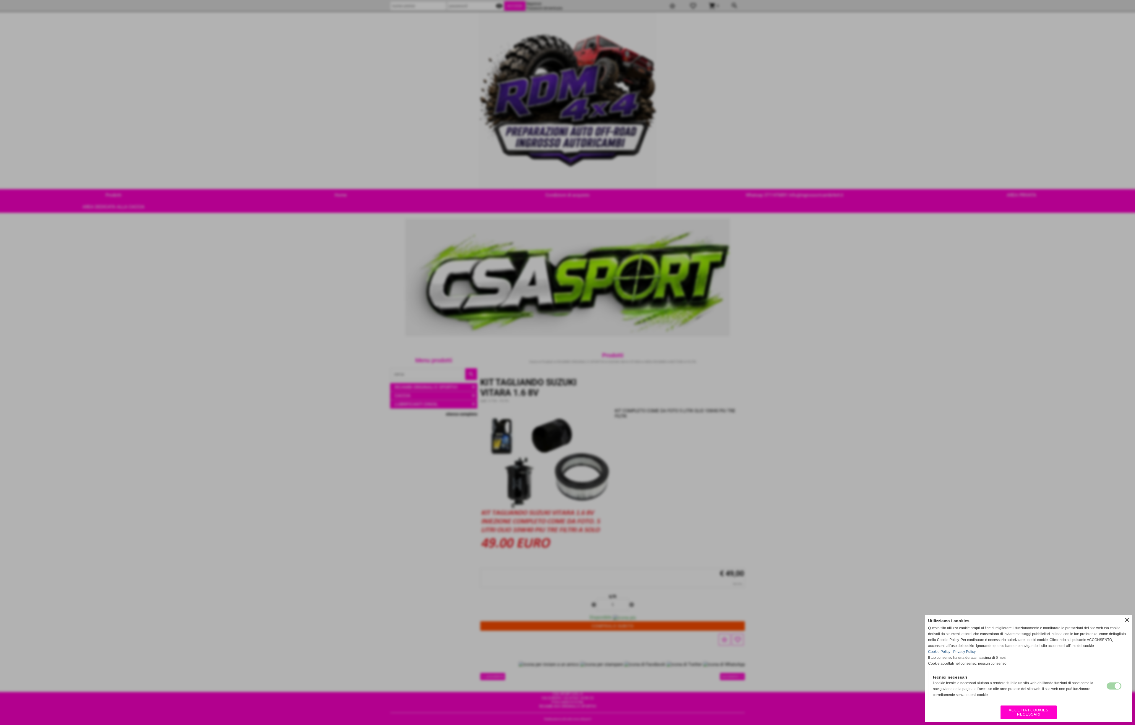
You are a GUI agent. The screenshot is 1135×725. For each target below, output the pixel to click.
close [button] (1127, 619)
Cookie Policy (939, 652)
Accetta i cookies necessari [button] (1028, 712)
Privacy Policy (964, 652)
